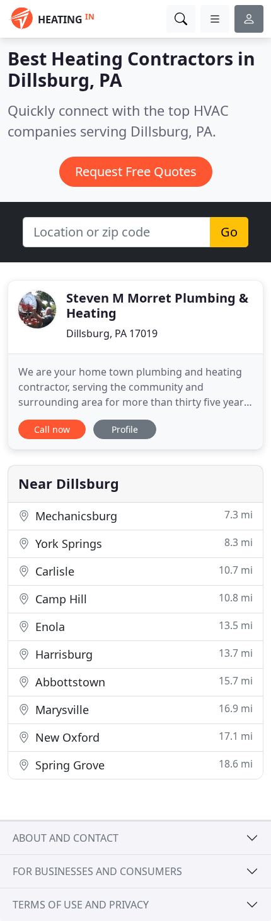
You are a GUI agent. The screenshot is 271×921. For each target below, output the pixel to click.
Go (229, 231)
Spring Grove (142, 765)
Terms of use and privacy (81, 905)
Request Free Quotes (136, 171)
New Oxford (142, 737)
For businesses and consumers (97, 871)
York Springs (142, 543)
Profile (125, 429)
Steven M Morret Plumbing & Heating (157, 305)
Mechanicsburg (142, 515)
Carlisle (142, 571)
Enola (142, 626)
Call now (52, 429)
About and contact (65, 838)
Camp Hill (142, 598)
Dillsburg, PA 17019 (112, 333)
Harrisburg (142, 654)
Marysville (142, 709)
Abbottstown (142, 681)
